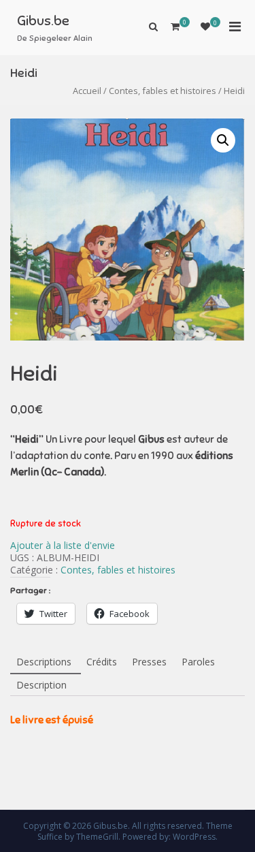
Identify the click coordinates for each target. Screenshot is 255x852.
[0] (205, 26)
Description (41, 684)
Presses (149, 661)
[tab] (44, 662)
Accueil (87, 90)
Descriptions (43, 661)
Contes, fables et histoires (162, 90)
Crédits (101, 661)
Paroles (198, 661)
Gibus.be (43, 20)
